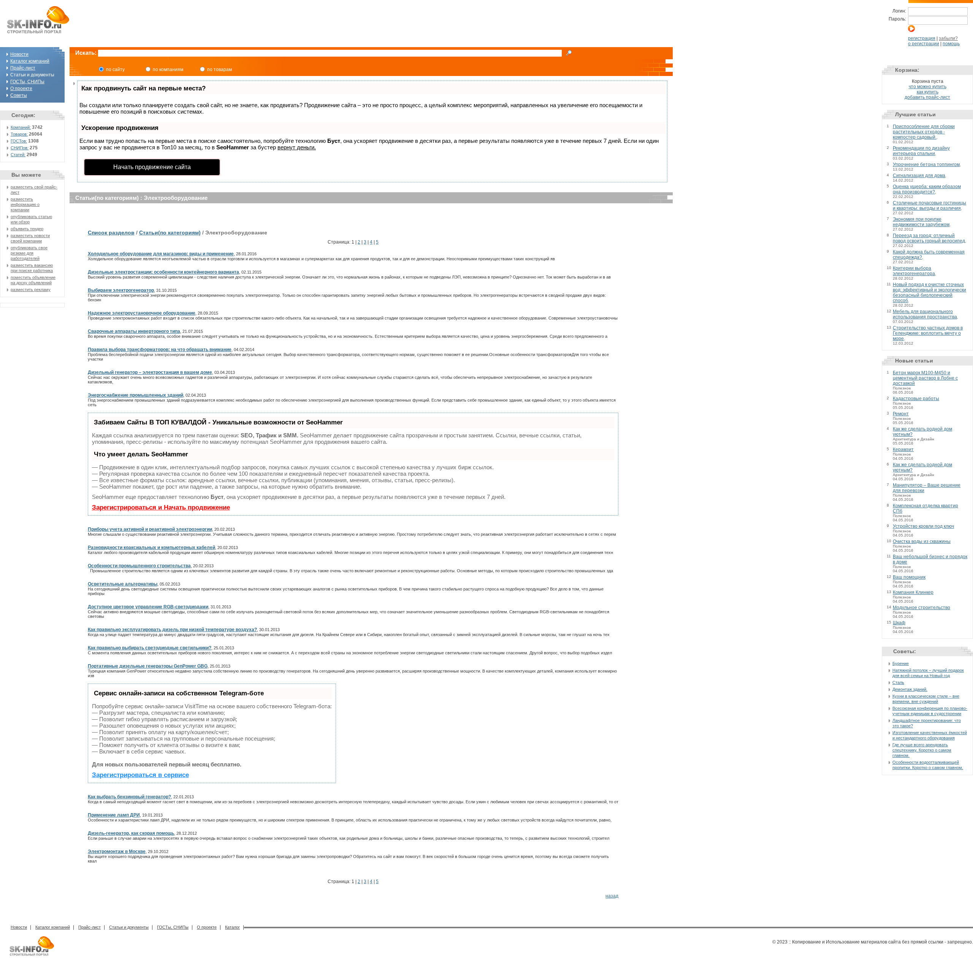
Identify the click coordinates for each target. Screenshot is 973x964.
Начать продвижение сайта (152, 167)
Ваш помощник (909, 577)
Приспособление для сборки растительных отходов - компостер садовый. (924, 132)
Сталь (898, 682)
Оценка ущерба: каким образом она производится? (927, 189)
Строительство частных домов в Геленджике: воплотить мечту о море (928, 333)
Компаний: (21, 127)
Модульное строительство (921, 607)
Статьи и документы (129, 927)
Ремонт (901, 413)
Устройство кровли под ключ (923, 526)
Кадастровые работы (916, 398)
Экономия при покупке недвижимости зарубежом (921, 222)
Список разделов (111, 233)
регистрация (921, 38)
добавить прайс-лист (927, 97)
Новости (19, 54)
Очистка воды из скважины (922, 541)
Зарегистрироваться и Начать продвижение (161, 507)
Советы (18, 95)
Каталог (232, 927)
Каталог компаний (29, 61)
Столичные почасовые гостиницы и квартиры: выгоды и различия (929, 205)
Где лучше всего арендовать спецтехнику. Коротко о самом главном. (921, 750)
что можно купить (927, 86)
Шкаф (899, 622)
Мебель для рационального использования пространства (925, 314)
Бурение (900, 663)
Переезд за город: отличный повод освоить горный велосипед (929, 238)
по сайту (115, 69)
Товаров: (19, 134)
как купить (927, 92)
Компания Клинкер (913, 592)
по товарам (219, 69)
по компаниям (168, 69)
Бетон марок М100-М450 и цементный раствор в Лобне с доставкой (925, 378)
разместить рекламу (31, 289)
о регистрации (923, 43)
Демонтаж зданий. (909, 689)
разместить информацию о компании (25, 204)
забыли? (948, 38)
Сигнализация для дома (919, 175)
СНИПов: (20, 148)
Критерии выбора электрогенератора (914, 271)
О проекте (21, 88)
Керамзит (903, 449)
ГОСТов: (19, 141)
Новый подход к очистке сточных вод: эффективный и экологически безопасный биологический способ (929, 292)
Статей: (18, 154)
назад (611, 896)
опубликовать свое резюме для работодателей (29, 253)
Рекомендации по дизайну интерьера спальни (921, 151)
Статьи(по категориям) (170, 233)
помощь (951, 43)
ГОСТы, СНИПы (27, 81)
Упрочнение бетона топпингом (926, 164)
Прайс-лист (22, 68)
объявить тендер (27, 228)
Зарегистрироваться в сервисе (140, 775)
